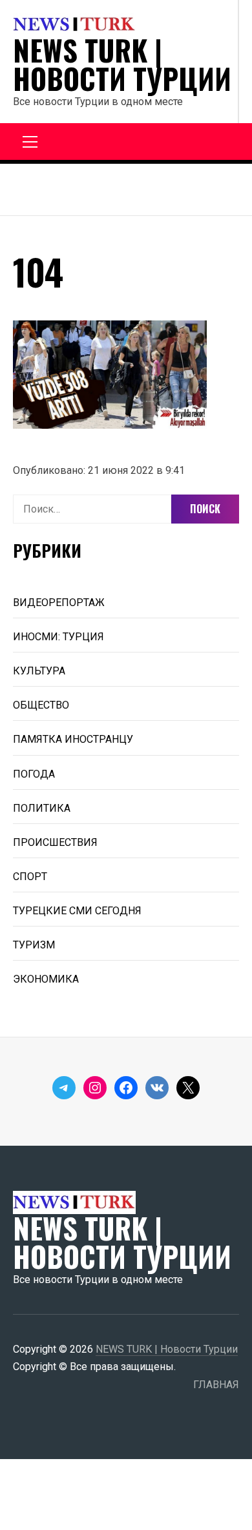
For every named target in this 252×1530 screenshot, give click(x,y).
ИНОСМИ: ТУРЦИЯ (58, 637)
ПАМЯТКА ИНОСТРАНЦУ (73, 739)
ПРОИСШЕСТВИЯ (55, 842)
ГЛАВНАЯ (216, 1384)
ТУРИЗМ (34, 945)
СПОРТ (30, 876)
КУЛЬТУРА (39, 671)
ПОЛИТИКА (41, 808)
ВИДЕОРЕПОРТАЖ (59, 602)
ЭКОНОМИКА (46, 979)
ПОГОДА (34, 774)
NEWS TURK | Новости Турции (122, 64)
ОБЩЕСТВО (41, 705)
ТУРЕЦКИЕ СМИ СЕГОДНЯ (77, 911)
